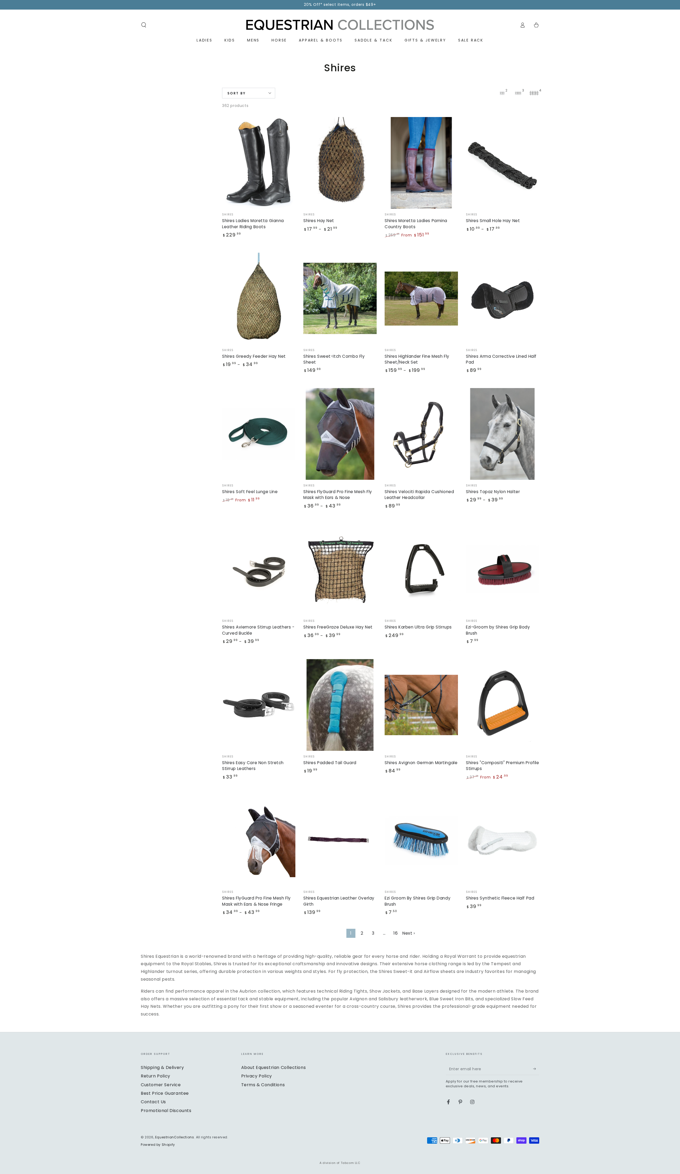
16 (395, 933)
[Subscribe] (536, 1069)
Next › (408, 933)
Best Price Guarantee (165, 1093)
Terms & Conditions (263, 1085)
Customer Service (161, 1085)
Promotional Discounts (166, 1111)
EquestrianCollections (174, 1137)
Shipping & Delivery (162, 1067)
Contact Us (153, 1102)
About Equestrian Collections (273, 1067)
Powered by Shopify (158, 1145)
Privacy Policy (256, 1076)
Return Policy (155, 1076)
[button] (144, 25)
